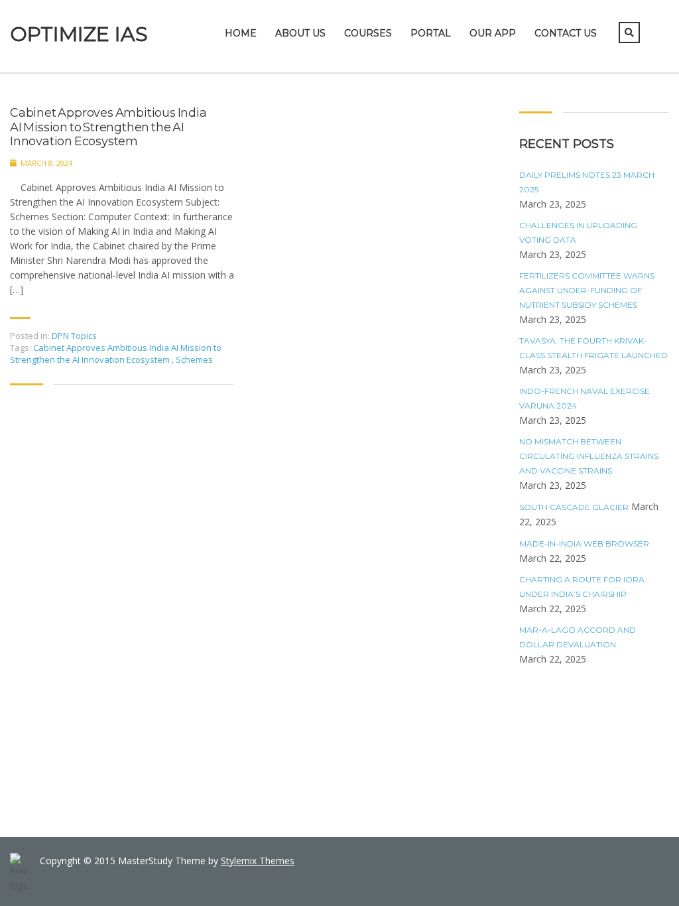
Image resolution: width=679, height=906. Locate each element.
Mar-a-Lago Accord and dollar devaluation (577, 637)
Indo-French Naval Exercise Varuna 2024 (584, 398)
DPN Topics (74, 336)
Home (241, 33)
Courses (368, 33)
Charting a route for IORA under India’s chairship (582, 586)
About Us (300, 33)
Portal (430, 33)
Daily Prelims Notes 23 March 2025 (586, 182)
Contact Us (565, 33)
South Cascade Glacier (574, 507)
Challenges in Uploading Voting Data (578, 232)
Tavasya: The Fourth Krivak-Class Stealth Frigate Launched (593, 348)
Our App (492, 33)
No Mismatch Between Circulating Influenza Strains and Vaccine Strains (588, 456)
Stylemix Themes (257, 860)
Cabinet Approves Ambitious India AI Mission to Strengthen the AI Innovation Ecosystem (108, 127)
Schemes (194, 359)
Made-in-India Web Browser (584, 544)
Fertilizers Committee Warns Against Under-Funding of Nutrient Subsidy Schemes (586, 290)
